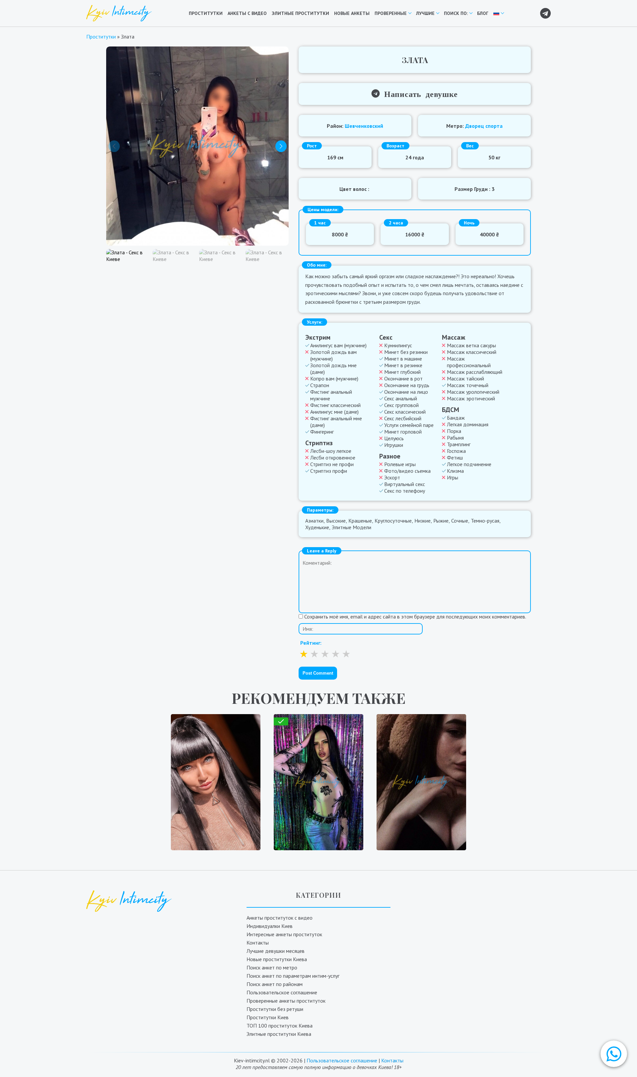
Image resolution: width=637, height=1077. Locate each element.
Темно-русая (485, 520)
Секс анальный (400, 398)
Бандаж (456, 417)
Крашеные (360, 520)
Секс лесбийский (402, 418)
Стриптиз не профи (332, 464)
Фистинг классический (335, 405)
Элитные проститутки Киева (279, 1034)
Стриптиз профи (328, 470)
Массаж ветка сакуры (471, 345)
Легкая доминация (467, 424)
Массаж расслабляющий (474, 372)
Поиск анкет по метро (272, 967)
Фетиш (455, 457)
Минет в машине (403, 358)
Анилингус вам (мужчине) (338, 345)
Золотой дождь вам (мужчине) (333, 355)
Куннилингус (398, 345)
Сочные (459, 520)
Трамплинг (458, 444)
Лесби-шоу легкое (330, 451)
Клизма (455, 470)
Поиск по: (456, 13)
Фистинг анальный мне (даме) (336, 421)
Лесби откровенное (332, 457)
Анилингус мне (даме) (334, 411)
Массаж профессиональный (469, 362)
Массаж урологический (473, 391)
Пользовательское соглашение (282, 992)
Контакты (258, 942)
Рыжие (441, 520)
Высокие (336, 520)
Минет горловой (403, 431)
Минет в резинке (403, 365)
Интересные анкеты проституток (284, 934)
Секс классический (405, 411)
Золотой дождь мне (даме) (333, 368)
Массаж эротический (471, 398)
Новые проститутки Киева (277, 959)
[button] (614, 1053)
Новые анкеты (352, 13)
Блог (482, 13)
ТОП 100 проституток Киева (280, 1025)
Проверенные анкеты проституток (286, 1000)
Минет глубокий (402, 372)
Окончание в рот (403, 378)
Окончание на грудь (406, 385)
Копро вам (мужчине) (334, 378)
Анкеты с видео (247, 13)
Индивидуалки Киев (270, 926)
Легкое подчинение (469, 464)
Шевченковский (364, 126)
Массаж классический (471, 352)
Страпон (319, 385)
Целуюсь (394, 438)
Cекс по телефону (404, 490)
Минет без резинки (406, 352)
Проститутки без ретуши (275, 1009)
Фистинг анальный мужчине (331, 395)
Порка (454, 431)
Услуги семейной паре (409, 425)
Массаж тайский (465, 378)
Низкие (422, 520)
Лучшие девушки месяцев (276, 951)
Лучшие (425, 13)
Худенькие (317, 527)
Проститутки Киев (268, 1017)
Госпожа (456, 451)
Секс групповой (401, 405)
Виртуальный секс (404, 484)
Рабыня (455, 437)
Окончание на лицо (406, 391)
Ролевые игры (400, 464)
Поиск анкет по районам (275, 984)
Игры (452, 477)
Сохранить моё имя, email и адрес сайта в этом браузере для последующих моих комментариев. (415, 616)
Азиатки (314, 520)
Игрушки (393, 445)
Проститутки (206, 13)
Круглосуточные (393, 520)
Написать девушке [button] (419, 93)
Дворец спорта (484, 126)
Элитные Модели (351, 527)
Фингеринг (322, 431)
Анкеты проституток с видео (280, 917)
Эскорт (392, 477)
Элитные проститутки (300, 13)
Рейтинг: (310, 642)
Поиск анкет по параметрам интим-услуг (293, 975)
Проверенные (391, 13)
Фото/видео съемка (407, 470)
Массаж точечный (467, 385)
